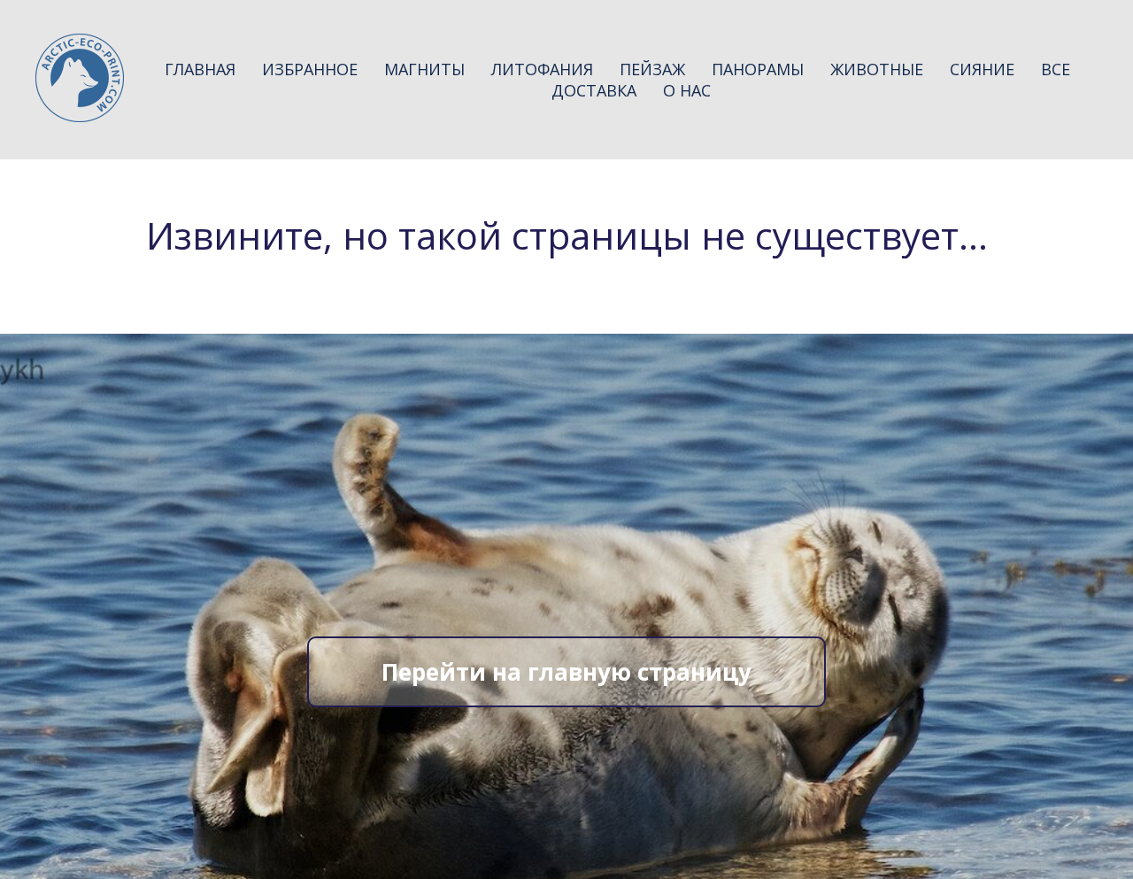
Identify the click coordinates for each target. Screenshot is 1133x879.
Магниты (424, 69)
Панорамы (758, 69)
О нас (687, 90)
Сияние (982, 69)
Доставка (593, 90)
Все (1055, 69)
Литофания (542, 69)
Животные (876, 69)
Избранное (310, 69)
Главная (200, 69)
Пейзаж (652, 69)
